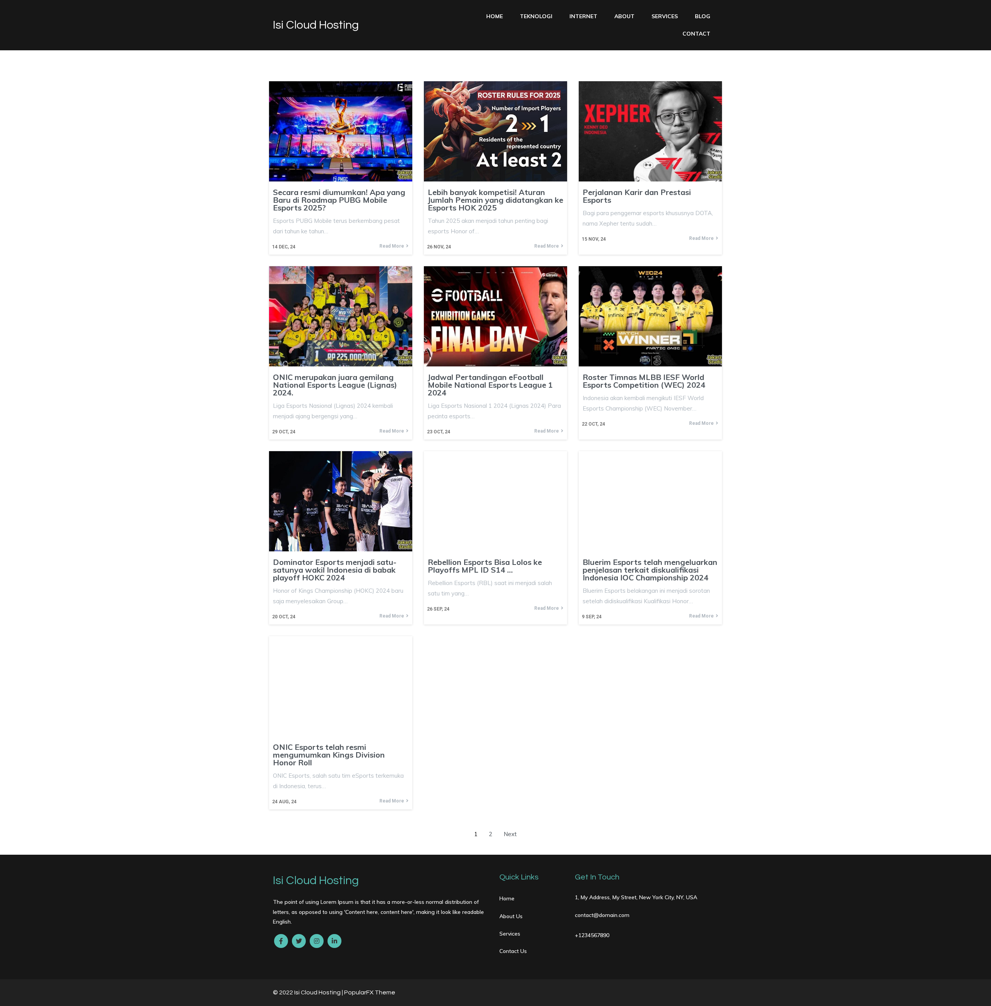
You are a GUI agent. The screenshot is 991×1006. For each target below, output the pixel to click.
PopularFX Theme (369, 992)
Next (510, 834)
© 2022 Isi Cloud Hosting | (308, 992)
